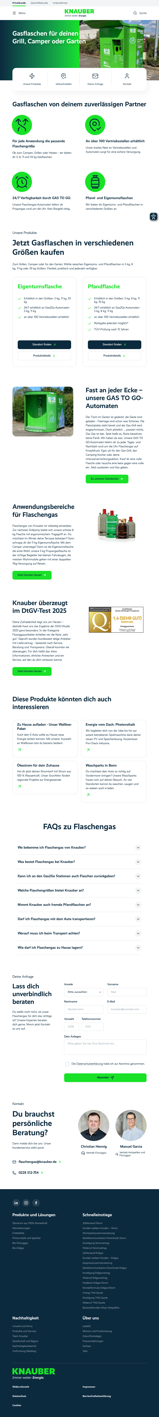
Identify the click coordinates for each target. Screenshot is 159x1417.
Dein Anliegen (72, 1036)
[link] (40, 1161)
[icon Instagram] (26, 1203)
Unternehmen (60, 3)
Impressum (89, 1387)
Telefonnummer (91, 1019)
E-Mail (111, 1001)
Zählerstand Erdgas (93, 1253)
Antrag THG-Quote (93, 1293)
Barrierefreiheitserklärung (97, 1396)
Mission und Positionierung (97, 1331)
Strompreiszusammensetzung (99, 1233)
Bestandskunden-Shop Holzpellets (101, 1308)
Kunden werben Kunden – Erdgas (100, 1258)
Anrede (68, 984)
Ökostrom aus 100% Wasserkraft (29, 1223)
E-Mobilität (18, 1233)
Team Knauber (20, 1336)
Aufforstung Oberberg (24, 1351)
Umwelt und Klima (22, 1326)
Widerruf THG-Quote (94, 1303)
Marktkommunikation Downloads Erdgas (105, 1268)
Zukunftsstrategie (92, 1336)
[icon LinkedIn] (16, 1203)
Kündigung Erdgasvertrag (96, 1273)
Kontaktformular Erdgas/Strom (99, 1288)
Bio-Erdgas (18, 1248)
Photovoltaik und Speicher (26, 1238)
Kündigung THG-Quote (95, 1298)
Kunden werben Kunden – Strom (100, 1228)
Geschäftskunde (39, 3)
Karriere (87, 1346)
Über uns (91, 1318)
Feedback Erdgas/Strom (95, 1283)
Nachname (70, 1001)
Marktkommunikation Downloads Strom (104, 1238)
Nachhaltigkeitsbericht (24, 1346)
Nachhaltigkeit (25, 1318)
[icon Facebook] (36, 1203)
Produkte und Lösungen (33, 1215)
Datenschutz (19, 1396)
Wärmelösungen (21, 1228)
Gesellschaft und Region (25, 1341)
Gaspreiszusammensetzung (97, 1263)
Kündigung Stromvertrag (96, 1243)
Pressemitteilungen (93, 1341)
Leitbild (87, 1326)
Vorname (112, 984)
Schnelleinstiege (97, 1215)
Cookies (16, 1405)
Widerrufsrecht (20, 1387)
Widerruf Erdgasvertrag (95, 1278)
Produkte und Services (24, 1331)
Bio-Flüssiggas (20, 1243)
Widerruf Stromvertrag (95, 1248)
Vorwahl (69, 1019)
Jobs (85, 1351)
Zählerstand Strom (92, 1223)
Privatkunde (19, 3)
